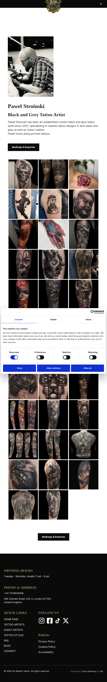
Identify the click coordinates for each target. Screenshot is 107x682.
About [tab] (88, 319)
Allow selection (54, 368)
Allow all (87, 368)
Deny (19, 368)
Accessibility (46, 652)
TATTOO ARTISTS (14, 624)
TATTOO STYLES (13, 635)
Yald (101, 671)
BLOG (7, 645)
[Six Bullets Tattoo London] (53, 3)
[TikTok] (57, 620)
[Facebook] (49, 620)
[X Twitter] (66, 620)
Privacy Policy (46, 641)
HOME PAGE (11, 619)
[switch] (40, 357)
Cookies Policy (47, 646)
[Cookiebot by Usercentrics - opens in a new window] (92, 312)
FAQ (6, 640)
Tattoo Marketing (89, 671)
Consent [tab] (18, 319)
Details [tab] (53, 319)
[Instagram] (41, 620)
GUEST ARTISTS (13, 629)
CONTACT (10, 651)
